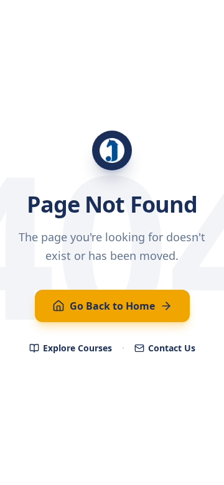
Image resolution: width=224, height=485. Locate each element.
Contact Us (171, 348)
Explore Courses (77, 348)
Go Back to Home (112, 306)
